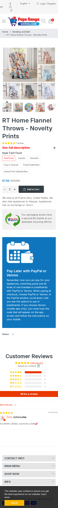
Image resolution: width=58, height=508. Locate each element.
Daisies (21, 158)
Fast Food (9, 158)
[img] (6, 413)
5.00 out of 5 (36, 363)
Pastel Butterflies (31, 165)
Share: (5, 334)
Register (52, 3)
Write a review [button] (29, 393)
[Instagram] (10, 7)
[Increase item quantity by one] (14, 189)
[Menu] (3, 21)
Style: (12, 152)
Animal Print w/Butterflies (16, 171)
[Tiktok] (11, 10)
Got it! (14, 503)
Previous (3, 105)
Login (43, 3)
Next (54, 105)
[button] (43, 21)
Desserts (34, 158)
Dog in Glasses (11, 165)
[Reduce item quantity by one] (4, 189)
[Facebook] (10, 3)
